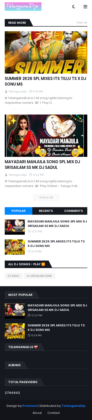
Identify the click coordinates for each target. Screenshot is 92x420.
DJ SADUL (14, 276)
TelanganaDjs (74, 406)
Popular (18, 211)
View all (81, 22)
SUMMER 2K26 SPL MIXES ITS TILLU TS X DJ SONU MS (45, 81)
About (37, 413)
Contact (53, 413)
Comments (73, 211)
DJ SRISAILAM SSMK (39, 276)
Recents (46, 211)
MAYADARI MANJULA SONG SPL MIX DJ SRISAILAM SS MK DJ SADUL (42, 164)
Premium (30, 406)
